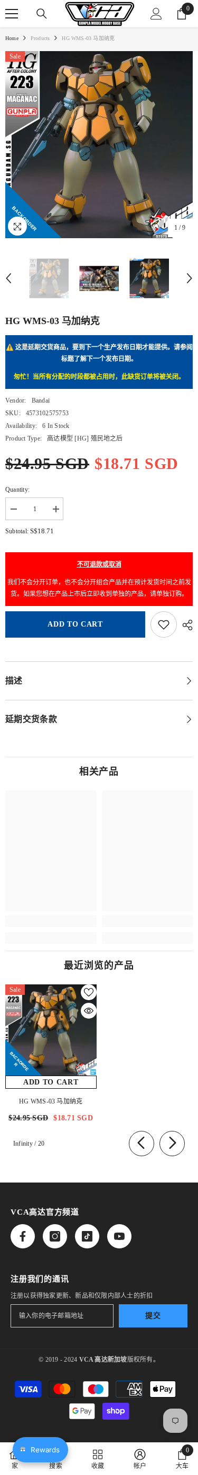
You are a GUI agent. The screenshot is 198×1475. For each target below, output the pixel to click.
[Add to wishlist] (163, 624)
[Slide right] (172, 1143)
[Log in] (156, 13)
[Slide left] (141, 1143)
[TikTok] (87, 1236)
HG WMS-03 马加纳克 (50, 1101)
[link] (51, 921)
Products (40, 38)
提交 (153, 1316)
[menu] (11, 13)
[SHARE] (185, 625)
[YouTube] (119, 1236)
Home (11, 38)
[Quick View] (89, 1011)
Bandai (41, 400)
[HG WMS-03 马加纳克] (51, 1030)
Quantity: (17, 489)
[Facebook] (23, 1236)
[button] (8, 278)
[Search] (41, 13)
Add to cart (75, 624)
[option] (99, 144)
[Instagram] (55, 1236)
